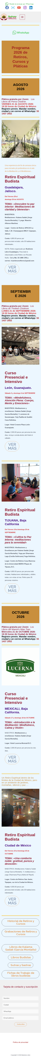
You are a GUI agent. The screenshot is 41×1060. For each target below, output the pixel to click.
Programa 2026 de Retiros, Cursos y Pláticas (20, 57)
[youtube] (19, 7)
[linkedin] (31, 7)
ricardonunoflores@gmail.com (22, 261)
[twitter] (13, 7)
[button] (20, 922)
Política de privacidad (20, 1042)
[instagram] (25, 7)
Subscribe (20, 1024)
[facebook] (7, 7)
